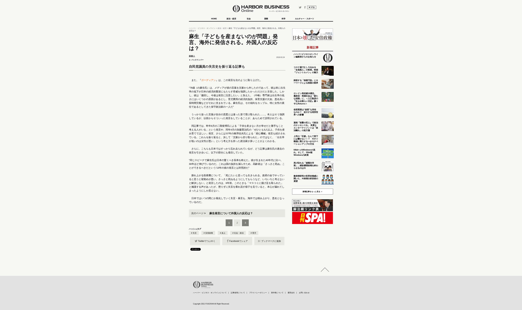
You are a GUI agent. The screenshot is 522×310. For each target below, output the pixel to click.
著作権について (277, 293)
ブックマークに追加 (269, 241)
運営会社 (291, 293)
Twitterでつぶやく (206, 241)
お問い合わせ (304, 293)
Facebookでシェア (238, 241)
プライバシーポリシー (258, 293)
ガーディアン (208, 80)
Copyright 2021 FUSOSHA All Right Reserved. (211, 304)
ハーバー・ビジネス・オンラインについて (210, 293)
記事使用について (238, 293)
